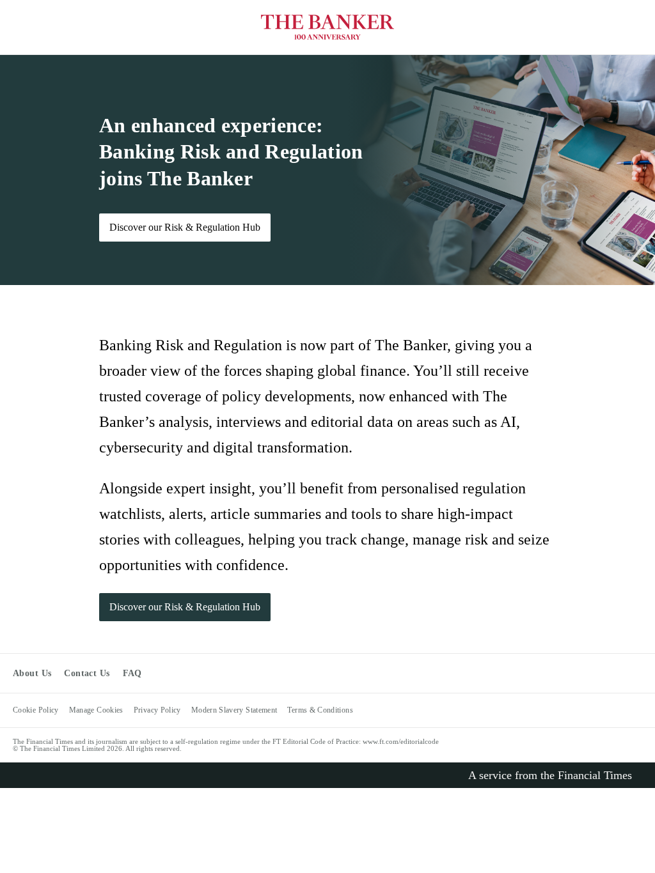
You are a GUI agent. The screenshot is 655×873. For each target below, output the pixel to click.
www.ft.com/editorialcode (401, 741)
